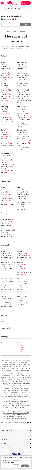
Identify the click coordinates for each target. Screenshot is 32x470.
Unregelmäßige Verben (12, 418)
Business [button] (3, 443)
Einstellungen (16, 466)
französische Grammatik (11, 407)
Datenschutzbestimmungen (10, 462)
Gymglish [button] (4, 435)
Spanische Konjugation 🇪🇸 (21, 413)
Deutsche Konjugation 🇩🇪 (12, 415)
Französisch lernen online (23, 377)
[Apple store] (30, 422)
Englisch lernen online (7, 377)
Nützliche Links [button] (6, 447)
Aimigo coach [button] (5, 439)
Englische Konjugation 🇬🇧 (20, 416)
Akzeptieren (25, 466)
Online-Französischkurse (8, 370)
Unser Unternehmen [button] (7, 430)
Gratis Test (25, 3)
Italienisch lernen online (8, 381)
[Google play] (28, 422)
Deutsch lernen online (23, 379)
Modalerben (23, 418)
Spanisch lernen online (9, 379)
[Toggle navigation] (25, 8)
